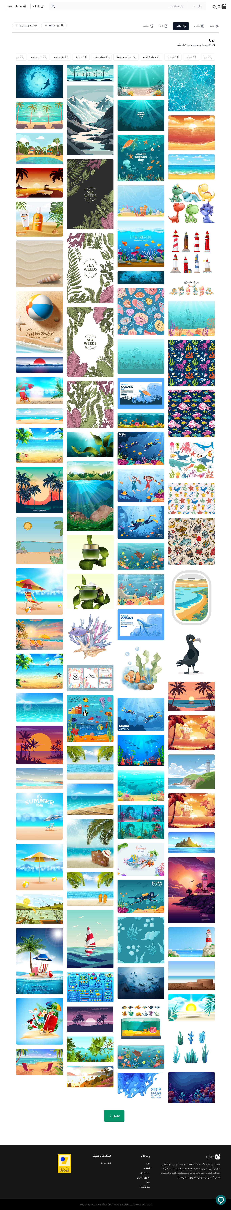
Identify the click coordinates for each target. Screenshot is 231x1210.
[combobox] (197, 6)
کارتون (147, 1168)
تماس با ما (106, 1163)
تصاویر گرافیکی (143, 1177)
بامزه (148, 1182)
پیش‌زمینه (145, 1186)
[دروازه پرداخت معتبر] (57, 1163)
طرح (148, 1163)
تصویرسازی (145, 1172)
